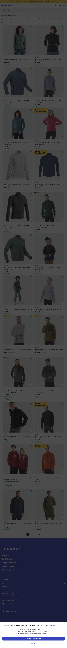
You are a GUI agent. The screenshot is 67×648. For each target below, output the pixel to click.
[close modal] (64, 624)
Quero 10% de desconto (33, 638)
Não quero (33, 643)
